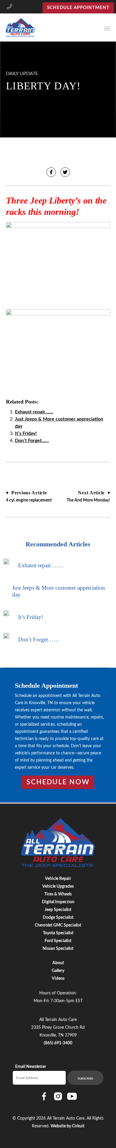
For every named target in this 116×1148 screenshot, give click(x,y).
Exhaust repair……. (34, 411)
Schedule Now (58, 782)
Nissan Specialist (58, 949)
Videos (58, 978)
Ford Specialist (58, 941)
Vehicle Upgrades (58, 886)
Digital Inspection (58, 902)
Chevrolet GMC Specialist (58, 925)
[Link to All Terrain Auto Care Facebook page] (44, 1096)
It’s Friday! (26, 433)
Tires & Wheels (58, 894)
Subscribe (85, 1078)
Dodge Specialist (58, 917)
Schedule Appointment (78, 7)
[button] (9, 7)
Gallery (58, 971)
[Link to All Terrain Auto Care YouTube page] (72, 1096)
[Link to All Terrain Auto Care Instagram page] (58, 1096)
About (58, 963)
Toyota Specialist (58, 933)
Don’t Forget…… (32, 440)
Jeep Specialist (58, 910)
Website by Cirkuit (67, 1126)
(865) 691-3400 (58, 1043)
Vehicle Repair (58, 879)
